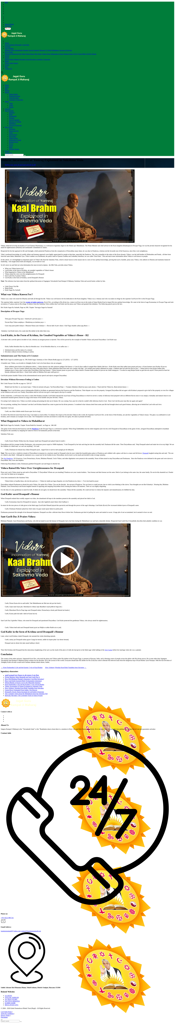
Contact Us (8, 68)
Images (15, 63)
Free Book (8, 26)
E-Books (8, 47)
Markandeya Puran (57, 54)
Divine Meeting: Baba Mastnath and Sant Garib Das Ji (22, 677)
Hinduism (8, 54)
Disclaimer (4, 1017)
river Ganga (108, 650)
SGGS (75, 54)
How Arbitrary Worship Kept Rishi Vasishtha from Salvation (65, 667)
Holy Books (9, 52)
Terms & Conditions (7, 1013)
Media (7, 61)
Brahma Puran (68, 54)
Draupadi (145, 453)
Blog (6, 67)
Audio (11, 63)
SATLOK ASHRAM (12, 997)
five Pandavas (8, 458)
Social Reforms (10, 45)
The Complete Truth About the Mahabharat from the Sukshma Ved (26, 694)
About (7, 43)
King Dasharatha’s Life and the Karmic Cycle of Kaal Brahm (21, 667)
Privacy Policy (5, 1015)
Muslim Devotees (19, 59)
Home (7, 85)
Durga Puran (30, 54)
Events (7, 65)
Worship (25, 50)
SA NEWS (8, 996)
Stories (7, 58)
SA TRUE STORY (11, 999)
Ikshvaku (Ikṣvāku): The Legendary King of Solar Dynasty (24, 695)
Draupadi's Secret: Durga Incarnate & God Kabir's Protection (24, 692)
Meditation (55, 50)
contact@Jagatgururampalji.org (31, 931)
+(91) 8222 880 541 (7, 918)
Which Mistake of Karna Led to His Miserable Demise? (23, 683)
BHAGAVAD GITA (11, 1005)
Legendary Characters (43, 59)
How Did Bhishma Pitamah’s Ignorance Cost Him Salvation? (24, 679)
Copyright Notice (6, 1012)
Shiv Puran (38, 54)
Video (7, 63)
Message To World (45, 50)
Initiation (8, 50)
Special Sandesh (34, 50)
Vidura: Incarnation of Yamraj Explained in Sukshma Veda (23, 686)
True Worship (9, 48)
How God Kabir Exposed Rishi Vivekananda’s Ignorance (23, 681)
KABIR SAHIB (10, 1003)
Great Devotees (31, 59)
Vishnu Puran (46, 54)
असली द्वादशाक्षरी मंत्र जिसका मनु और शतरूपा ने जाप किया (22, 675)
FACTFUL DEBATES (12, 1001)
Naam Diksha (9, 24)
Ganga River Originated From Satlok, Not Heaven (21, 690)
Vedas (23, 54)
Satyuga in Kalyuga (65, 50)
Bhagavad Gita (16, 54)
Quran (80, 54)
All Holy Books (91, 54)
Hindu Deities (9, 59)
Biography (18, 45)
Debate (7, 56)
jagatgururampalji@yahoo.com (11, 931)
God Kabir (25, 45)
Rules (13, 50)
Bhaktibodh (18, 50)
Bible (84, 54)
